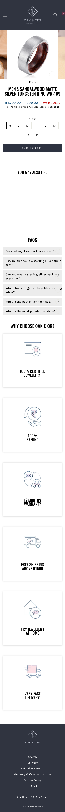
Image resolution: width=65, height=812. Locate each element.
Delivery (32, 762)
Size (32, 119)
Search (32, 757)
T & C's (32, 785)
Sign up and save (31, 797)
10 (27, 125)
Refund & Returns (32, 768)
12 (45, 125)
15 (37, 135)
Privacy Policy (32, 780)
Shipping (26, 106)
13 (54, 125)
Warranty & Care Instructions (32, 774)
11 (36, 125)
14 (28, 135)
